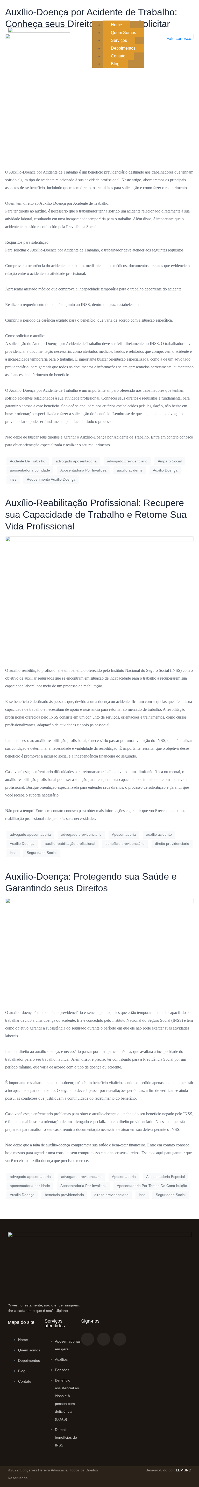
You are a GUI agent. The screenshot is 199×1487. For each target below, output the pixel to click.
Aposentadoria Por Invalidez (83, 470)
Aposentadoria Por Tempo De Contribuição (152, 1186)
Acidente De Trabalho (27, 461)
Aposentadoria (124, 834)
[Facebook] (87, 1339)
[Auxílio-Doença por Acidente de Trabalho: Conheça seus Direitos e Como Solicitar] (99, 98)
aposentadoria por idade (30, 470)
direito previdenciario (172, 843)
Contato (118, 56)
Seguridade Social (41, 853)
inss (13, 479)
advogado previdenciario (127, 461)
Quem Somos (123, 32)
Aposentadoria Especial (165, 1176)
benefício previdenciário (125, 843)
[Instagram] (103, 1339)
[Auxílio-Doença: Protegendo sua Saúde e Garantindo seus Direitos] (99, 951)
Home (116, 25)
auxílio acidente (130, 470)
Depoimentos (123, 48)
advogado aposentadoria (76, 461)
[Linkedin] (119, 1339)
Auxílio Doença (165, 470)
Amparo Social (170, 461)
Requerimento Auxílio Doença (51, 479)
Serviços (119, 40)
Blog (115, 64)
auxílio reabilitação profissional (70, 843)
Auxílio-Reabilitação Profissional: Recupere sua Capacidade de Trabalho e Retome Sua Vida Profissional (96, 514)
